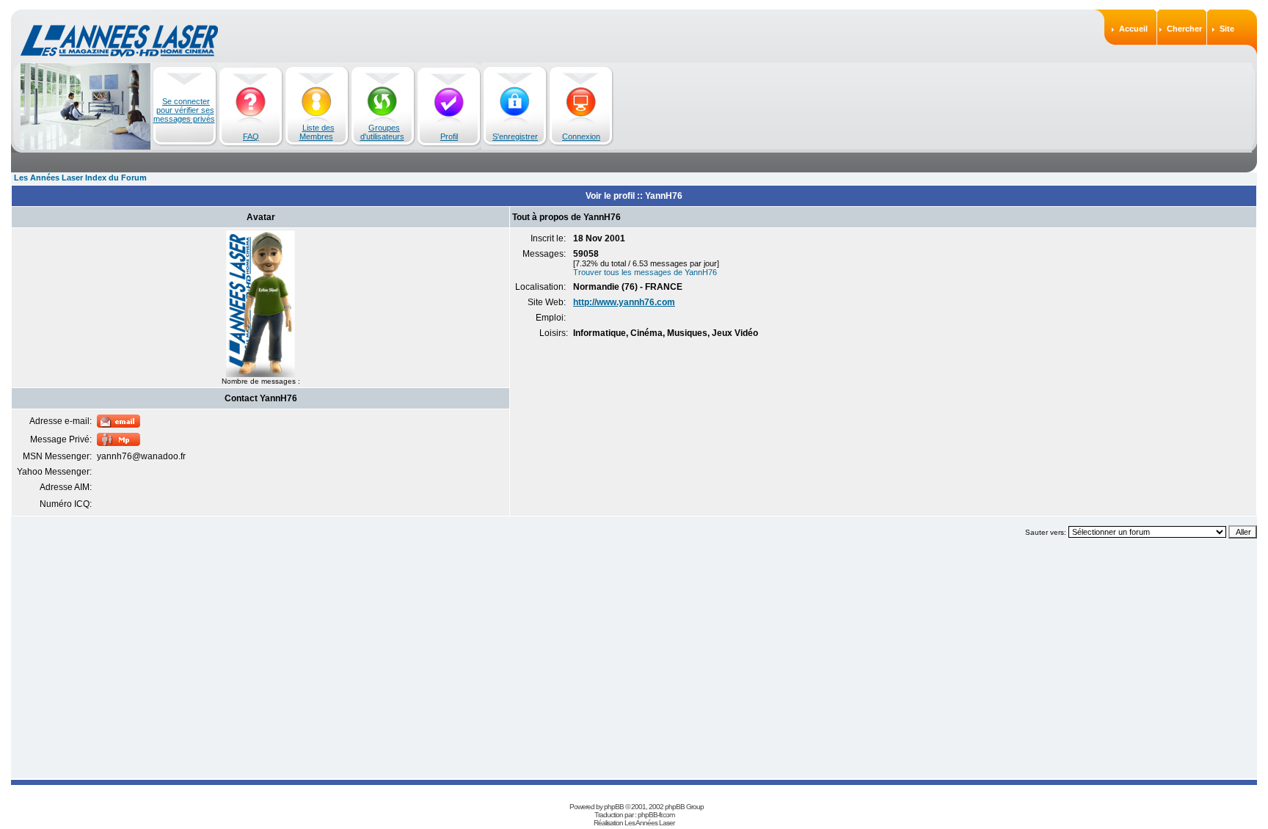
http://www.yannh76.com (624, 302)
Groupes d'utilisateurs (382, 132)
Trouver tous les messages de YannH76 (645, 272)
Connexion (581, 136)
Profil (449, 136)
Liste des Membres (317, 132)
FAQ (251, 136)
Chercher (1184, 28)
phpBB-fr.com (656, 815)
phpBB (614, 807)
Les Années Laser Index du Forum (80, 177)
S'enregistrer (515, 136)
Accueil (1133, 28)
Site (1227, 28)
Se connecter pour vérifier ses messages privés (184, 110)
